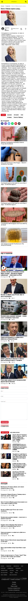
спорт (22, 570)
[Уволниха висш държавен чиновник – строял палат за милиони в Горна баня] (14, 314)
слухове (9, 115)
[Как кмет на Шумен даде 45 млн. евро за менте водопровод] (14, 293)
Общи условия (14, 586)
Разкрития (8, 6)
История (12, 570)
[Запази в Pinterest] (15, 123)
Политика (3, 568)
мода (16, 572)
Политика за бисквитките (14, 590)
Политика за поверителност (14, 588)
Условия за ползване (15, 579)
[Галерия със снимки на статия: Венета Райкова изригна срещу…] (14, 18)
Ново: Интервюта (13, 574)
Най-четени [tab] (5, 432)
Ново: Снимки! (4, 574)
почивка (9, 117)
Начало (2, 6)
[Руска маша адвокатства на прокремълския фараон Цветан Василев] (14, 378)
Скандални (18, 568)
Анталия (16, 115)
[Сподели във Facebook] (2, 123)
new (22, 115)
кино (17, 570)
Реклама (14, 582)
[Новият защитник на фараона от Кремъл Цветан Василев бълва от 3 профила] (14, 357)
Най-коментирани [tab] (15, 432)
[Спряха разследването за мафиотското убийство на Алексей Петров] (14, 336)
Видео (11, 572)
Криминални (10, 568)
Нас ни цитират (4, 572)
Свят (22, 566)
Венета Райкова (18, 117)
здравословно (4, 570)
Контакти (14, 584)
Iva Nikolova (7, 30)
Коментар (3, 401)
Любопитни (16, 566)
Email (2, 396)
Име (2, 391)
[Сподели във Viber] (5, 123)
